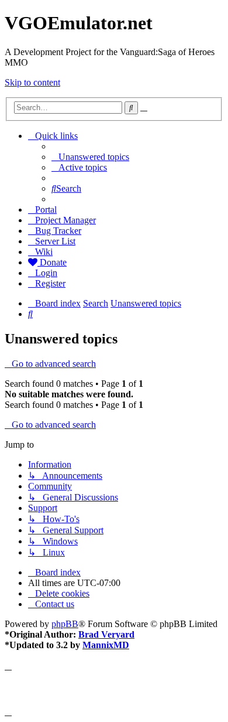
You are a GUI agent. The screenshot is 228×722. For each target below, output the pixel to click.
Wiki (44, 252)
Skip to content (32, 82)
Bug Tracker (58, 231)
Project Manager (65, 220)
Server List (55, 241)
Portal (46, 209)
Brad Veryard (106, 634)
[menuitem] (90, 157)
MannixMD (105, 645)
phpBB (64, 624)
